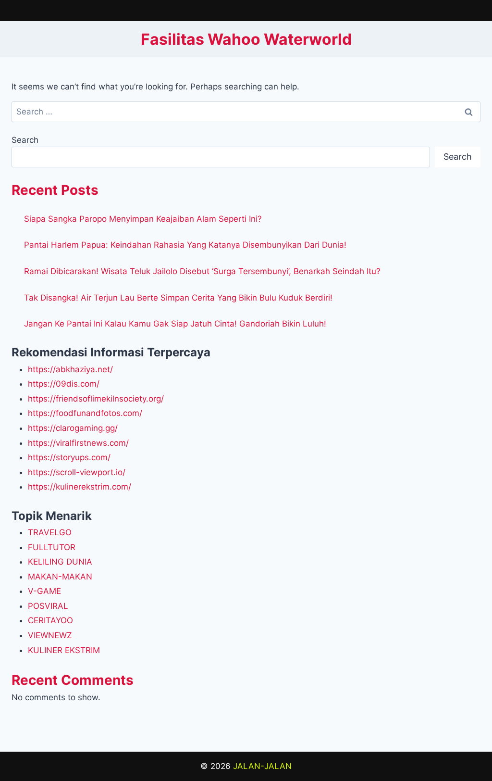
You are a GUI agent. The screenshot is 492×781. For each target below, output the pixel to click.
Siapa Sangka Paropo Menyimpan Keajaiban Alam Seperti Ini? (143, 219)
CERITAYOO (50, 620)
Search (25, 140)
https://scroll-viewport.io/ (76, 472)
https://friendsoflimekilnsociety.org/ (96, 398)
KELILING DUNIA (60, 562)
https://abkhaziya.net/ (70, 369)
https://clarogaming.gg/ (73, 428)
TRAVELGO (50, 532)
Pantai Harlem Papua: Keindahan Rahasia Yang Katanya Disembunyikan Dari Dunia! (185, 245)
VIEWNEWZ (50, 635)
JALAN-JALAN (262, 766)
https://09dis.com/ (63, 384)
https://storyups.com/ (69, 457)
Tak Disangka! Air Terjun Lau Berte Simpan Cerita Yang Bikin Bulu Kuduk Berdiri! (178, 297)
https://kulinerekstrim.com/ (79, 486)
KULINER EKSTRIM (64, 650)
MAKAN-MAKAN (60, 576)
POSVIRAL (48, 606)
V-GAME (44, 591)
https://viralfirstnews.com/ (78, 443)
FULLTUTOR (51, 547)
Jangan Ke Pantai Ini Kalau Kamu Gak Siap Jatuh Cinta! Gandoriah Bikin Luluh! (175, 323)
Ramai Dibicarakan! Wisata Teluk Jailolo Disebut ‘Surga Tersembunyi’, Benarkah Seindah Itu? (202, 271)
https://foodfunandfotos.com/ (85, 413)
